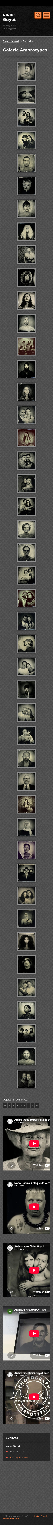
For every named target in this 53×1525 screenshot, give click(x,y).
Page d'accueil (11, 41)
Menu (46, 15)
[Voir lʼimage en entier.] (26, 71)
